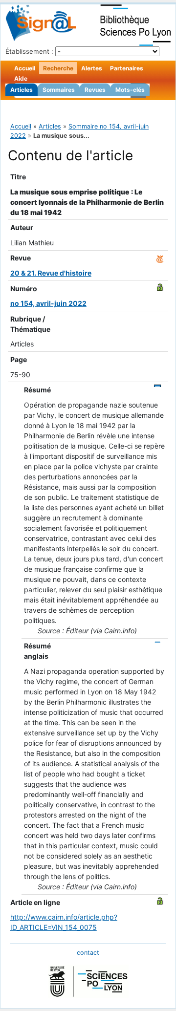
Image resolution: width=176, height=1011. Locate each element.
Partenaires (126, 68)
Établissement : (29, 51)
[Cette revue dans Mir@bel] (160, 258)
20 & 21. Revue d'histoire (50, 273)
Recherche (58, 68)
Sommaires (59, 89)
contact (88, 952)
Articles (21, 89)
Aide (20, 78)
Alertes (91, 68)
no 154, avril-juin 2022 (48, 303)
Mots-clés (130, 89)
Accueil (24, 68)
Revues (95, 89)
